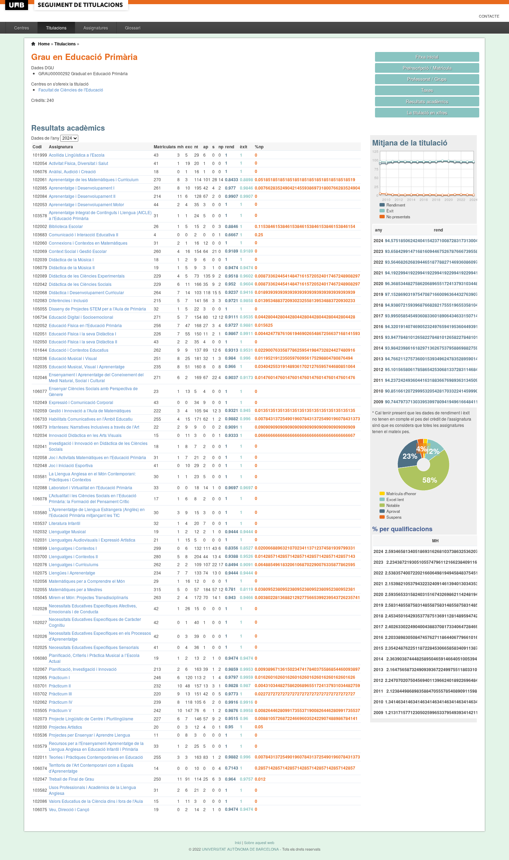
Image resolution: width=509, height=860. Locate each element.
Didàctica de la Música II (72, 267)
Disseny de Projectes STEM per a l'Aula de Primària (97, 308)
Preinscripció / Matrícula (427, 67)
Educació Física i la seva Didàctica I (82, 333)
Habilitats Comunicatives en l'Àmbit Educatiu (91, 419)
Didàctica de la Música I (71, 259)
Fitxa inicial (427, 56)
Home (44, 44)
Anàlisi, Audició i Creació (72, 171)
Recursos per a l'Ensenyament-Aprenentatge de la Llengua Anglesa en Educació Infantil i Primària (96, 746)
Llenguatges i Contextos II (73, 556)
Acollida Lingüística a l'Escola (77, 155)
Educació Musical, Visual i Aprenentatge (87, 366)
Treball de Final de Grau (71, 779)
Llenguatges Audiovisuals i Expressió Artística (92, 540)
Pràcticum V (60, 710)
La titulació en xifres (427, 112)
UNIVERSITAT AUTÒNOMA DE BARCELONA (240, 849)
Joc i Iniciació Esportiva (71, 465)
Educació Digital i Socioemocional (81, 317)
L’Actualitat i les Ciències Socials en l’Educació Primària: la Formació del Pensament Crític (92, 498)
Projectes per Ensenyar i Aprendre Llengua (89, 735)
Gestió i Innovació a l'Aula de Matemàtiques (90, 410)
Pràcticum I (59, 677)
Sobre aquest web (259, 842)
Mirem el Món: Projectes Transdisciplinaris (88, 597)
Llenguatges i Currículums (73, 564)
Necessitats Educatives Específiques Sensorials (94, 647)
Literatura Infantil (64, 523)
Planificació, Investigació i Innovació (83, 669)
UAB (17, 5)
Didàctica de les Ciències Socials (80, 284)
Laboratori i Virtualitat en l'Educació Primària (90, 487)
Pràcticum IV (60, 702)
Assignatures (95, 27)
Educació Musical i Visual (73, 358)
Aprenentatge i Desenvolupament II (82, 196)
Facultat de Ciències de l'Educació (70, 90)
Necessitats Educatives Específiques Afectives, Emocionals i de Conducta (93, 608)
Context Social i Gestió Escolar (78, 251)
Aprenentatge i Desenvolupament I (81, 188)
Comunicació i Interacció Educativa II (83, 234)
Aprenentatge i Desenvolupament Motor (86, 204)
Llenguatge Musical (67, 531)
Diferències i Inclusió (68, 300)
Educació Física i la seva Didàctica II (83, 341)
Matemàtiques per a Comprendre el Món (87, 581)
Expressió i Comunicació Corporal (81, 402)
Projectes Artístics (65, 727)
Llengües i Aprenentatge (72, 573)
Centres (21, 27)
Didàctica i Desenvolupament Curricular (86, 292)
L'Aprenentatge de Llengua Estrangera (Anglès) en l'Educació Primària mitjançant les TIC (97, 512)
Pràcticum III (60, 693)
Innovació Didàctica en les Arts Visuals (85, 435)
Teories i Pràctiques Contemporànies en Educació (96, 757)
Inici (238, 842)
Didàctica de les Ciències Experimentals (87, 276)
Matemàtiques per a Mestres (75, 589)
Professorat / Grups (427, 79)
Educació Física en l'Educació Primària (85, 325)
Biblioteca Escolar (66, 226)
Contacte (489, 16)
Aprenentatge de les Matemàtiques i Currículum (94, 179)
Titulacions (56, 27)
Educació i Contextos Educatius (78, 350)
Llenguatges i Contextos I (73, 548)
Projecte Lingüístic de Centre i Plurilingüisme (91, 718)
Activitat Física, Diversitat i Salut (78, 163)
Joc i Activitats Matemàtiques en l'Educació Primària (97, 457)
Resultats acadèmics (427, 101)
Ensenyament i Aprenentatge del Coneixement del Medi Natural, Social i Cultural (96, 377)
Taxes (427, 90)
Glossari (133, 27)
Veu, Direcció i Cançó (69, 809)
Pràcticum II (60, 685)
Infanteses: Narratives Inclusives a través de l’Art (94, 427)
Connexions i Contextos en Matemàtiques (88, 243)
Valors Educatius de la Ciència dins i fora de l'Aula (96, 801)
